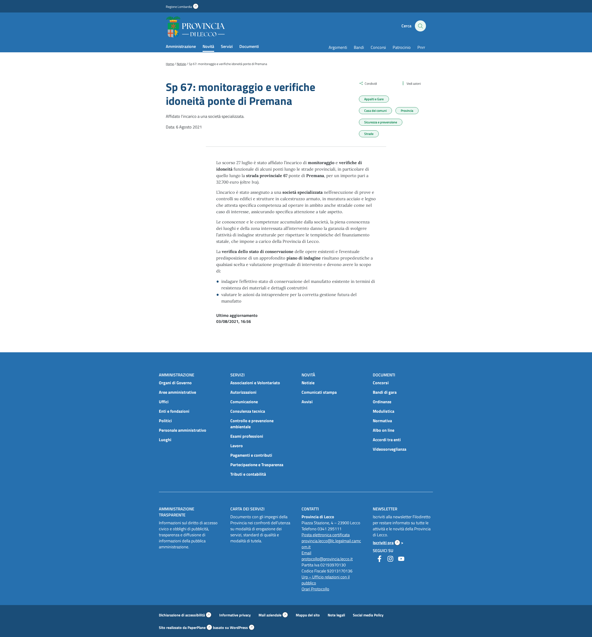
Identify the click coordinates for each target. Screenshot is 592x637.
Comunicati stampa (319, 392)
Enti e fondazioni (174, 411)
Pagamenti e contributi (251, 455)
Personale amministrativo (182, 430)
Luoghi (165, 440)
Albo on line (383, 430)
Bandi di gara (385, 392)
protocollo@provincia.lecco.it (327, 559)
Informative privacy (235, 615)
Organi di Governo (175, 383)
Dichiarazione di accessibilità (185, 615)
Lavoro (236, 446)
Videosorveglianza (389, 449)
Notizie (308, 383)
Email (306, 553)
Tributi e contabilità (248, 474)
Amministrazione (181, 46)
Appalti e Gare (374, 99)
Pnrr (421, 47)
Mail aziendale (273, 615)
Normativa (382, 421)
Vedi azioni (414, 83)
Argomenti (338, 47)
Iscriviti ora (386, 543)
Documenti (249, 46)
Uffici (164, 402)
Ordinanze (382, 402)
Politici (165, 421)
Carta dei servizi (247, 509)
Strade (368, 133)
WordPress (242, 627)
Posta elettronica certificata (326, 535)
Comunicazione (244, 402)
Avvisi (307, 402)
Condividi (371, 83)
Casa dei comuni (375, 110)
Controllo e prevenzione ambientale (252, 424)
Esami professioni (246, 436)
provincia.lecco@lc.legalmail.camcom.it (331, 544)
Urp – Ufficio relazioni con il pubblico (326, 580)
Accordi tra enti (387, 440)
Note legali (336, 615)
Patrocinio (402, 47)
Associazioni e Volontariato (255, 383)
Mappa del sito (308, 615)
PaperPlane (200, 627)
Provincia (407, 110)
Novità (208, 46)
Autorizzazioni (243, 392)
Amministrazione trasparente (176, 512)
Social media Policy (368, 615)
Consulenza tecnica (247, 411)
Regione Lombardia (182, 6)
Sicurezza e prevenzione (380, 122)
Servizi (227, 46)
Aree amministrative (177, 392)
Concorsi (378, 47)
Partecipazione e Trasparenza (256, 465)
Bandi (359, 47)
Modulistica (383, 411)
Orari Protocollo (315, 589)
